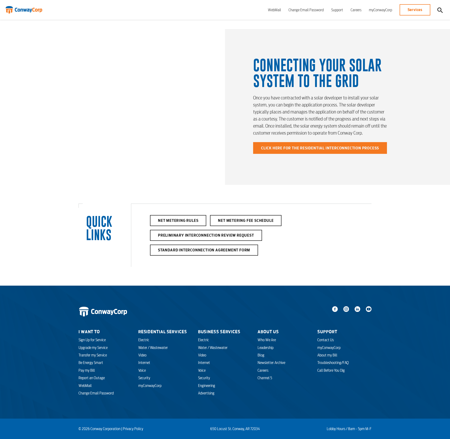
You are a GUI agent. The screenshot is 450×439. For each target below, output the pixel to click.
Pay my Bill (87, 370)
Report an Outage (92, 377)
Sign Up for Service (92, 339)
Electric (143, 339)
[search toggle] (440, 10)
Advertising (206, 393)
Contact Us (325, 339)
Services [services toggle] (415, 9)
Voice (142, 370)
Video (142, 355)
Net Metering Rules (178, 220)
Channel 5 (265, 377)
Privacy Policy (133, 428)
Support (337, 10)
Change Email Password (306, 10)
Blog (261, 355)
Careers (356, 10)
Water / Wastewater (153, 347)
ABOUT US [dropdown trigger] (268, 331)
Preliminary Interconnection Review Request (206, 235)
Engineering (206, 385)
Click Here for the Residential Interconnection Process (320, 148)
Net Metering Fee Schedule (246, 220)
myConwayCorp (380, 10)
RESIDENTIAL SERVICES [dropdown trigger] (162, 331)
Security (144, 377)
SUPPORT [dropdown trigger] (327, 331)
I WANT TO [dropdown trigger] (89, 331)
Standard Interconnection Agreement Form (204, 250)
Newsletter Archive (271, 362)
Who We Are (267, 339)
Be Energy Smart (91, 362)
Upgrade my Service (93, 347)
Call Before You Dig (331, 370)
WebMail (274, 10)
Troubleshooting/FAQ (333, 362)
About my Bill (327, 355)
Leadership (266, 347)
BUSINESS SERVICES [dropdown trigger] (219, 331)
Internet (144, 362)
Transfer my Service (93, 355)
